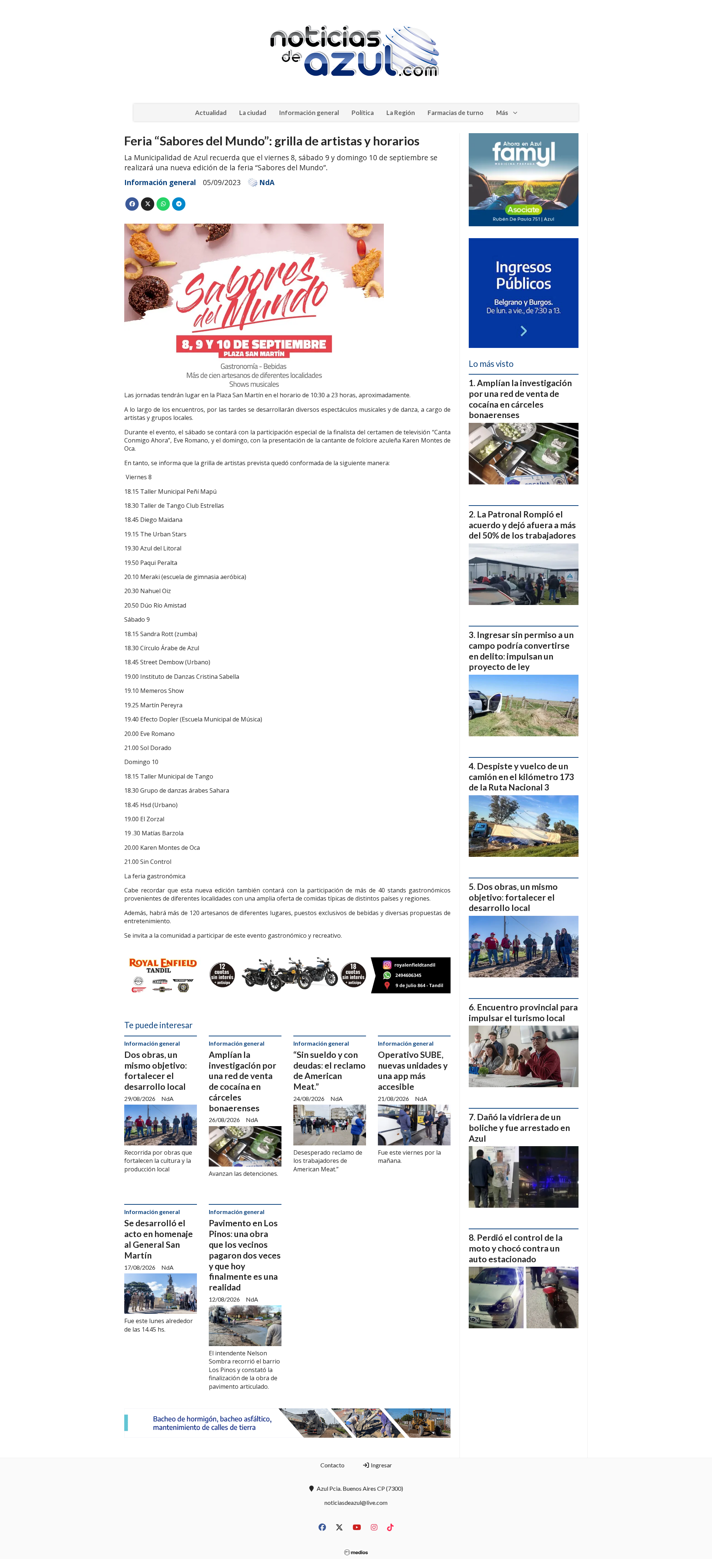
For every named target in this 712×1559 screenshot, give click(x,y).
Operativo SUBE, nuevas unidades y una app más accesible (413, 1070)
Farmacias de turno (456, 112)
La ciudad (252, 112)
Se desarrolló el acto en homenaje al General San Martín (158, 1239)
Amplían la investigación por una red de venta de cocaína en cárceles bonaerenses (242, 1081)
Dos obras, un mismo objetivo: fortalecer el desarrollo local (155, 1070)
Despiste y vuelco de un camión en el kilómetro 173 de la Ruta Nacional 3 (521, 777)
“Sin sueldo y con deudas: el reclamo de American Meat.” (329, 1070)
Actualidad (211, 112)
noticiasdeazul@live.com (356, 1502)
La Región (400, 112)
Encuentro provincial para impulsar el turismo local (523, 1012)
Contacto (332, 1464)
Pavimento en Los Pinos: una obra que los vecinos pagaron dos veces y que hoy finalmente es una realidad (245, 1255)
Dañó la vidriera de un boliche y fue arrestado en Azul (519, 1128)
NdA (266, 182)
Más (502, 112)
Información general (309, 112)
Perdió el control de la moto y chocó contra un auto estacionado (516, 1248)
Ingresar (381, 1464)
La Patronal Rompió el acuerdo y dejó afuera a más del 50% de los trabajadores (522, 525)
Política (363, 112)
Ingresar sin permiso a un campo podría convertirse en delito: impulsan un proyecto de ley (521, 650)
